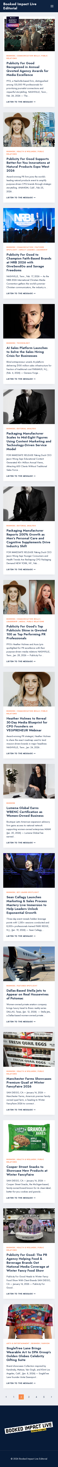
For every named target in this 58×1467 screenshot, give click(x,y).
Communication (25, 247)
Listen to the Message (20, 101)
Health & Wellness (26, 151)
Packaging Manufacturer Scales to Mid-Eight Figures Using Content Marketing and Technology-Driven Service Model (28, 441)
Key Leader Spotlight (28, 892)
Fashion (45, 1343)
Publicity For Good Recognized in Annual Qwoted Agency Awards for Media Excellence (27, 69)
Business (10, 56)
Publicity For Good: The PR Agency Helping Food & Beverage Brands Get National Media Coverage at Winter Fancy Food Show (27, 1262)
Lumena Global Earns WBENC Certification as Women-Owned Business (25, 811)
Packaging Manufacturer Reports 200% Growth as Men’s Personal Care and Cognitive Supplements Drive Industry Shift (28, 538)
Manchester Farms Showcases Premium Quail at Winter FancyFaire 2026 (28, 1082)
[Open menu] (52, 6)
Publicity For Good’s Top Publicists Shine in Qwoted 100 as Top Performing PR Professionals (26, 632)
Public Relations (35, 621)
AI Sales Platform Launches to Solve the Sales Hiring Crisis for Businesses (27, 351)
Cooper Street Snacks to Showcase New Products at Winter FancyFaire (26, 1170)
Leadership (41, 250)
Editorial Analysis (26, 428)
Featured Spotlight (27, 986)
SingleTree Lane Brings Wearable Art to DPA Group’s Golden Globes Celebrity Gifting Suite (28, 1354)
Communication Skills (28, 56)
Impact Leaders (27, 250)
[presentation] (29, 34)
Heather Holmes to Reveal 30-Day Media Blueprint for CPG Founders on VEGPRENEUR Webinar (26, 724)
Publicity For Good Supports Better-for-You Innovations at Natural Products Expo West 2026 (28, 164)
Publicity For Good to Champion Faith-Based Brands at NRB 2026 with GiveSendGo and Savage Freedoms (28, 262)
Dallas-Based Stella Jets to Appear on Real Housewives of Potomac (27, 994)
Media (22, 621)
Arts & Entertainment (18, 1343)
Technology (23, 343)
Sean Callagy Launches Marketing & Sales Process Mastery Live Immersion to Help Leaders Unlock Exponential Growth (26, 905)
